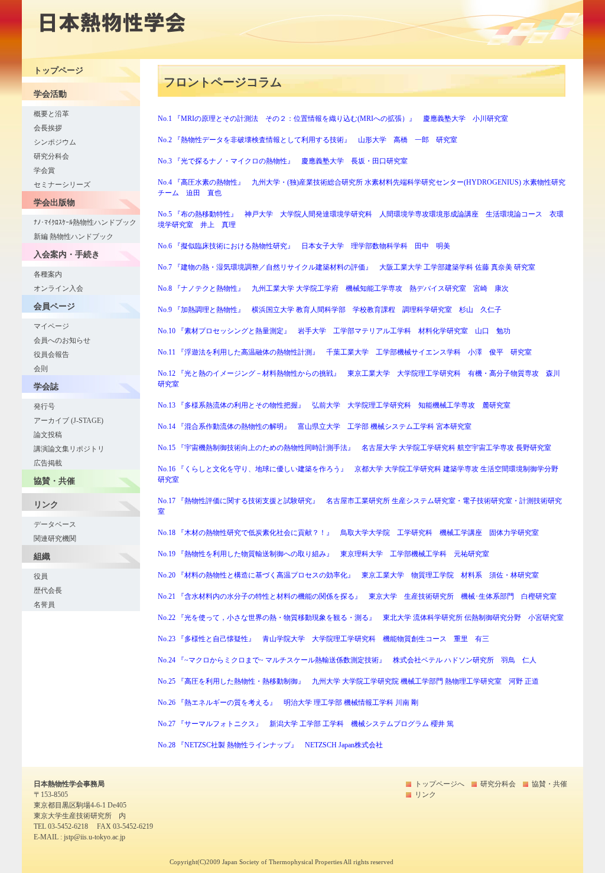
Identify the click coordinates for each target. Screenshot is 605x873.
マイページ (51, 326)
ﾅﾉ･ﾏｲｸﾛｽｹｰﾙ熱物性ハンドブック (85, 222)
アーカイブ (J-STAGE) (68, 420)
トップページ (58, 70)
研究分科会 (51, 156)
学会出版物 (54, 202)
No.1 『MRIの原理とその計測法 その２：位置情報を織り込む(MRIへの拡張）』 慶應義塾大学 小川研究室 (333, 118)
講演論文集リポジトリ (69, 449)
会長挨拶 (48, 128)
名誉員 (44, 604)
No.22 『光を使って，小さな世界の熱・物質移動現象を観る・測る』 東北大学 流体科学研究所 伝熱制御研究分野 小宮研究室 (361, 617)
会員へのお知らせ (62, 340)
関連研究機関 (55, 538)
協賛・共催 (54, 480)
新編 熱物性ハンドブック (73, 236)
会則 (41, 369)
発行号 (44, 406)
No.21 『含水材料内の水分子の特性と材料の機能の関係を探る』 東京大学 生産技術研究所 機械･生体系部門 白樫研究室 (357, 596)
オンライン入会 (58, 288)
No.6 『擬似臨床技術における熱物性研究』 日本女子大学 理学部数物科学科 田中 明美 (304, 246)
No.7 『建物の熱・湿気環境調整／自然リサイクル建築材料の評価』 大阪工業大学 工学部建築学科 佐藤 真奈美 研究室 (346, 267)
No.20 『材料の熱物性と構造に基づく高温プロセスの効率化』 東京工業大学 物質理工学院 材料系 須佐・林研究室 (348, 575)
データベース (55, 524)
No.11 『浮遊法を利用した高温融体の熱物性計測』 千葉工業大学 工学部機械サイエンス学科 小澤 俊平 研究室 (345, 352)
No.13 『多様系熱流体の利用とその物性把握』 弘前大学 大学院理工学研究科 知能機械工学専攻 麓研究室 (334, 405)
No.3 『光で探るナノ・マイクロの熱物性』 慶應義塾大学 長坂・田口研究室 (283, 161)
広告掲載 (48, 463)
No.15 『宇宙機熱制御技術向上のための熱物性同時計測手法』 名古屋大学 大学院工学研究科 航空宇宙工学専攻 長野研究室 (354, 448)
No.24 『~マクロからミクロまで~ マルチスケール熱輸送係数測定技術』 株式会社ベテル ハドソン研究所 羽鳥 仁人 (347, 660)
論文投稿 (48, 435)
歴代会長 (48, 590)
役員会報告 (51, 354)
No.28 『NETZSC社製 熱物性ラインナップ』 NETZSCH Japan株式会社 (270, 745)
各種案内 (48, 274)
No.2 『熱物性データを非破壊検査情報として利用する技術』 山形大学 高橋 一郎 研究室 (307, 140)
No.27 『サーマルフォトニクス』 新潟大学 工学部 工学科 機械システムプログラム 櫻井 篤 (306, 724)
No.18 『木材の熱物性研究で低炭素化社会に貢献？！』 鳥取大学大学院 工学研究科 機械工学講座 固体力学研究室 (348, 533)
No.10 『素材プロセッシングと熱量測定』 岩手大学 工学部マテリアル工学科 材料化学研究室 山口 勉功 (334, 331)
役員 (41, 576)
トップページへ (439, 784)
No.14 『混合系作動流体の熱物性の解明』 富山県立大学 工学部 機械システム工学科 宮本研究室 (314, 426)
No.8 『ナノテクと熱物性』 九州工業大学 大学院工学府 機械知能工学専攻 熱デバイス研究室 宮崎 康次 (333, 288)
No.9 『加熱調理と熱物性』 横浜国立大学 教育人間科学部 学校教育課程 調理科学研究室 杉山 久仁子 (330, 310)
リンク (425, 794)
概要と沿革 (51, 114)
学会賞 (44, 170)
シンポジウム (55, 142)
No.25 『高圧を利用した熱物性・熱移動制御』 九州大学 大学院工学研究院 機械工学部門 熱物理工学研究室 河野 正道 (348, 681)
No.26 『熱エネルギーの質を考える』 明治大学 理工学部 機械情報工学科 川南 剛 (288, 702)
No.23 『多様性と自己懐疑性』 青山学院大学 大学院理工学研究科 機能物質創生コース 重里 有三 (323, 639)
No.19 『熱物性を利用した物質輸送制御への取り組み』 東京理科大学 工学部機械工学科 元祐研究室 (323, 554)
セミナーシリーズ (62, 184)
